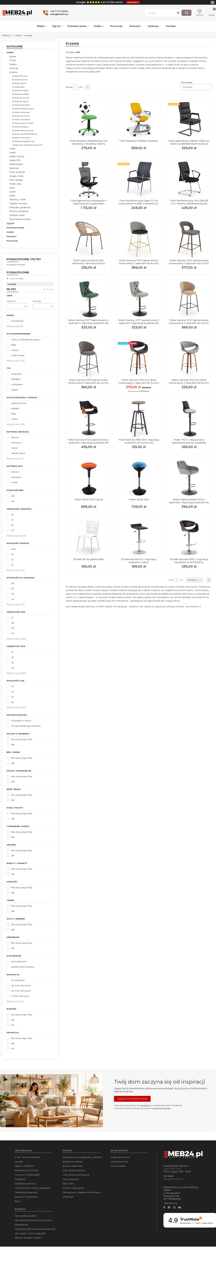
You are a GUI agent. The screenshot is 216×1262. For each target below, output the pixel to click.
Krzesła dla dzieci (20, 90)
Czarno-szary (18, 355)
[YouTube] (179, 1207)
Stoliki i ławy (15, 184)
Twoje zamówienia (120, 1157)
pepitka (15, 408)
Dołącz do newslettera (132, 1098)
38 (12, 583)
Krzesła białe (18, 87)
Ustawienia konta (119, 1161)
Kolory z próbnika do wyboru (25, 339)
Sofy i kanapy (16, 180)
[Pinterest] (169, 1207)
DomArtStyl (17, 321)
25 (12, 657)
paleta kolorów (18, 403)
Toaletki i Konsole (18, 203)
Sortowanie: (187, 82)
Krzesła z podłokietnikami (24, 134)
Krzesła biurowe (20, 79)
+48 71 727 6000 (172, 1169)
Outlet (10, 232)
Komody (13, 68)
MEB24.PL (7, 35)
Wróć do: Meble (16, 278)
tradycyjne (16, 374)
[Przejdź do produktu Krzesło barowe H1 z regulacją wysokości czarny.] (139, 538)
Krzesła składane (20, 127)
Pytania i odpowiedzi (73, 1188)
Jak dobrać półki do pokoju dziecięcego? (35, 1229)
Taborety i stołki (17, 199)
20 (12, 554)
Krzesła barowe (19, 76)
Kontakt (19, 1161)
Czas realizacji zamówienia (76, 1175)
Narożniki (14, 168)
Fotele (12, 60)
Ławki (12, 148)
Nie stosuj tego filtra (21, 739)
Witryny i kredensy (19, 211)
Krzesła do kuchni (20, 98)
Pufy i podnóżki (17, 172)
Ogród (10, 223)
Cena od (11, 301)
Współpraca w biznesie (26, 1170)
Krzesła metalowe (21, 112)
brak (13, 549)
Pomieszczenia (15, 227)
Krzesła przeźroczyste (23, 123)
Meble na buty (16, 156)
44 (12, 691)
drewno (15, 437)
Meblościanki (16, 164)
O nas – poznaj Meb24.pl (27, 1157)
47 (12, 697)
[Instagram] (174, 1207)
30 (12, 514)
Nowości (11, 236)
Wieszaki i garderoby (20, 207)
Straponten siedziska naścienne (27, 145)
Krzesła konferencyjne (23, 108)
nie (12, 501)
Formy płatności (71, 1179)
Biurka (12, 56)
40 (12, 594)
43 (12, 686)
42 (12, 599)
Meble (18, 35)
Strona (69, 87)
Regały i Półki (16, 176)
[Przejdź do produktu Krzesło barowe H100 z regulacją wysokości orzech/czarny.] (189, 538)
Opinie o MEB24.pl (24, 1166)
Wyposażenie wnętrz (20, 219)
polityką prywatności (162, 1108)
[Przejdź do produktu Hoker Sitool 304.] (139, 478)
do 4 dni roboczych (21, 990)
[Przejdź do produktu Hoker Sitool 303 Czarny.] (89, 478)
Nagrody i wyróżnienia (26, 1196)
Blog (17, 1201)
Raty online (68, 1183)
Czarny (14, 350)
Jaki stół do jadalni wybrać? (28, 1238)
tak (13, 496)
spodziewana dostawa (22, 966)
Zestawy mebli (17, 215)
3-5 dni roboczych (20, 996)
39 (12, 588)
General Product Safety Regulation (33, 1188)
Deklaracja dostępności (26, 1192)
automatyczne (18, 961)
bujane (14, 389)
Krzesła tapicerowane (22, 130)
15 (12, 652)
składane (15, 379)
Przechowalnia (118, 1166)
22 (12, 565)
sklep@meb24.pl (173, 1178)
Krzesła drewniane (21, 105)
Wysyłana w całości (21, 720)
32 (12, 525)
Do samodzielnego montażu (26, 726)
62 (12, 702)
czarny (14, 419)
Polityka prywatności (25, 1183)
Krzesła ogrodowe (21, 119)
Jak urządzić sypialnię (25, 1216)
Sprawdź (132, 2)
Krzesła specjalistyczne (23, 141)
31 (12, 520)
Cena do (37, 301)
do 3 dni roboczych (21, 985)
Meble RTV (15, 160)
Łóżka (12, 152)
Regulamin (145, 1105)
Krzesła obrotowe (21, 116)
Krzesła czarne (19, 83)
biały (13, 413)
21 (12, 559)
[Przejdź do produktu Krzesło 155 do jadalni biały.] (89, 538)
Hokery (13, 64)
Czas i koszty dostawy (74, 1170)
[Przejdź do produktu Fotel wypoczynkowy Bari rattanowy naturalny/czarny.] (89, 239)
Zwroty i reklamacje (73, 1166)
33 (12, 530)
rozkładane (17, 384)
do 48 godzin (18, 980)
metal (14, 448)
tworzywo (16, 442)
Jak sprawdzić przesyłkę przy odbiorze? (82, 1157)
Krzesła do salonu (20, 101)
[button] (186, 13)
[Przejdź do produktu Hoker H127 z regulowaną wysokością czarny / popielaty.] (189, 419)
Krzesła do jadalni (20, 94)
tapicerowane (18, 453)
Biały (13, 345)
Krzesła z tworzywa (21, 137)
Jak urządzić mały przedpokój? (30, 1233)
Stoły (12, 188)
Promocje (12, 240)
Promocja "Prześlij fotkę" (27, 1175)
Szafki (12, 191)
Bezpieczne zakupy (73, 1161)
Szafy (12, 195)
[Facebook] (164, 1207)
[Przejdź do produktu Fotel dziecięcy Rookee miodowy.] (139, 120)
